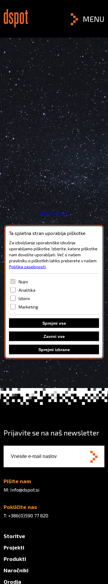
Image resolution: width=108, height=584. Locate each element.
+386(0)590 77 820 (28, 515)
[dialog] (54, 292)
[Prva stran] (16, 26)
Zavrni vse (54, 336)
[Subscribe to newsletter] (94, 457)
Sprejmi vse (54, 323)
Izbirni (24, 298)
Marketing (28, 306)
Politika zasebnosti (27, 266)
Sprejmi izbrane (54, 349)
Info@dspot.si (24, 489)
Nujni (23, 281)
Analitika (27, 289)
